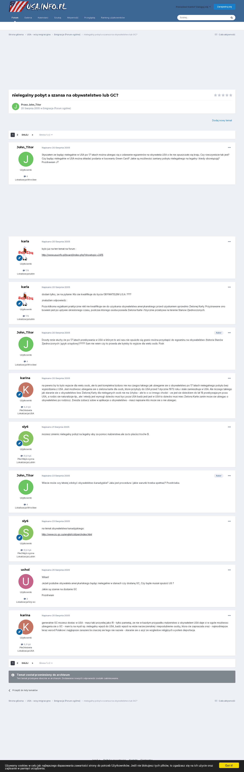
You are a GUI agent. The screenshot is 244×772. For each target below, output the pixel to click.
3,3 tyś (27, 407)
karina (25, 378)
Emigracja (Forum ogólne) (57, 108)
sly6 (25, 427)
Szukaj (57, 17)
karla (25, 241)
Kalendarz (43, 17)
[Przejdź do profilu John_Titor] (15, 106)
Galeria (28, 17)
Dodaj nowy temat (222, 120)
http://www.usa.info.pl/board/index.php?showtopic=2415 (72, 254)
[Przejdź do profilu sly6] (25, 438)
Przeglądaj (89, 17)
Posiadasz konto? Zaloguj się (192, 6)
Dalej (25, 135)
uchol (25, 570)
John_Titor (34, 104)
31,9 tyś (27, 455)
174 (27, 270)
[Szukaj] (231, 17)
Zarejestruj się (224, 6)
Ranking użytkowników (113, 17)
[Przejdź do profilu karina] (25, 389)
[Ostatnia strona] (32, 135)
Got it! (229, 765)
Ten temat (219, 17)
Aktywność (72, 17)
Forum (15, 17)
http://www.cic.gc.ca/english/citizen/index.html (67, 534)
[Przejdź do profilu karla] (25, 253)
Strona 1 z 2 (45, 135)
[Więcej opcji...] (229, 148)
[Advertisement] (122, 64)
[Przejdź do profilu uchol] (25, 581)
